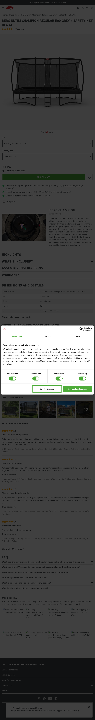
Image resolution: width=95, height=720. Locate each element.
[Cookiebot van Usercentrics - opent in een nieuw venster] (81, 329)
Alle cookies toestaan (77, 389)
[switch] (35, 378)
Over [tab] (78, 336)
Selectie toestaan (47, 389)
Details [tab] (48, 336)
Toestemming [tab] (16, 336)
